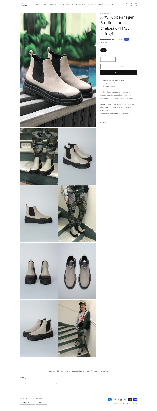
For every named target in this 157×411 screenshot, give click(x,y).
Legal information (92, 371)
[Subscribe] (55, 383)
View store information (110, 86)
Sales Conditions (78, 371)
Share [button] (105, 122)
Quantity (103, 55)
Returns (67, 371)
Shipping (60, 371)
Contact (52, 371)
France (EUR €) (26, 402)
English (41, 402)
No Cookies (104, 371)
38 (103, 50)
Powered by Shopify (132, 403)
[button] (36, 4)
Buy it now (119, 73)
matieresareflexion (122, 403)
